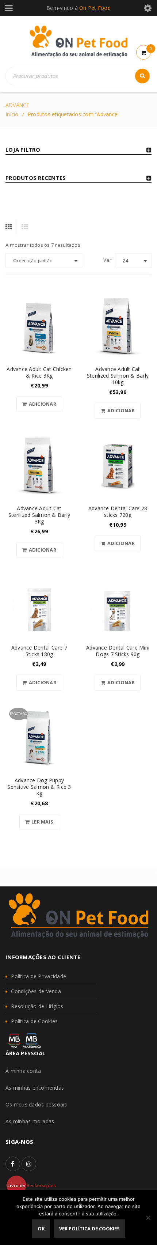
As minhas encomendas (34, 1087)
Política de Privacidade (38, 976)
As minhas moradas (29, 1121)
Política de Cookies (34, 1021)
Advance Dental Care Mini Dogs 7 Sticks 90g (117, 651)
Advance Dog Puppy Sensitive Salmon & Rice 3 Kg (39, 787)
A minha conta (23, 1070)
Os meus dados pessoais (36, 1104)
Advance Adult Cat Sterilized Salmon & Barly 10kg (118, 376)
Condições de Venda (36, 991)
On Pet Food (95, 7)
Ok (41, 1228)
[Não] (148, 1217)
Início (12, 114)
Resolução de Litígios (37, 1006)
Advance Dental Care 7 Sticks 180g (39, 651)
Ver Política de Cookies (89, 1228)
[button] (39, 404)
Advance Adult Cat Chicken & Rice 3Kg (39, 372)
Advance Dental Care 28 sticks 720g (118, 511)
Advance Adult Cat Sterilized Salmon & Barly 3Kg (39, 515)
